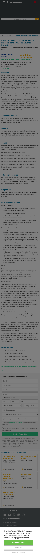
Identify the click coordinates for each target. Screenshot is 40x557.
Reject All (18, 547)
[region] (20, 542)
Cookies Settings (18, 552)
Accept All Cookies (18, 542)
